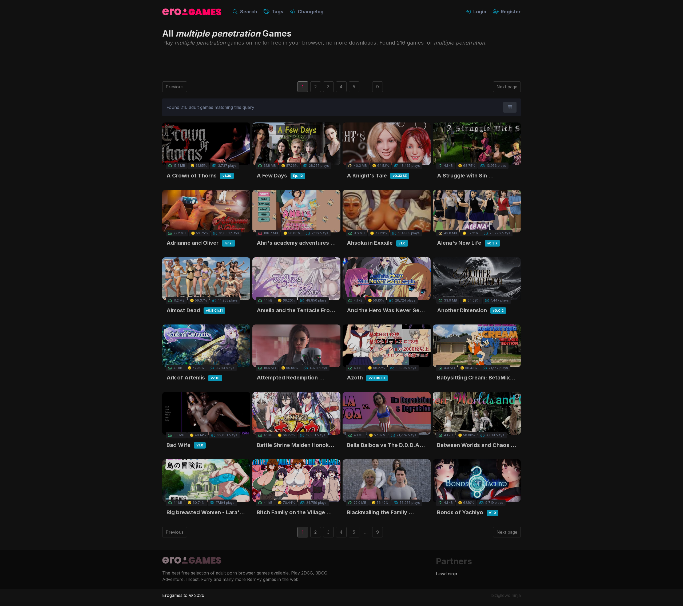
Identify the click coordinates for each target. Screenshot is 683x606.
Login (479, 11)
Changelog (311, 11)
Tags (277, 11)
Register (511, 11)
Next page (507, 86)
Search (248, 11)
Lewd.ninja (446, 573)
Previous (175, 86)
